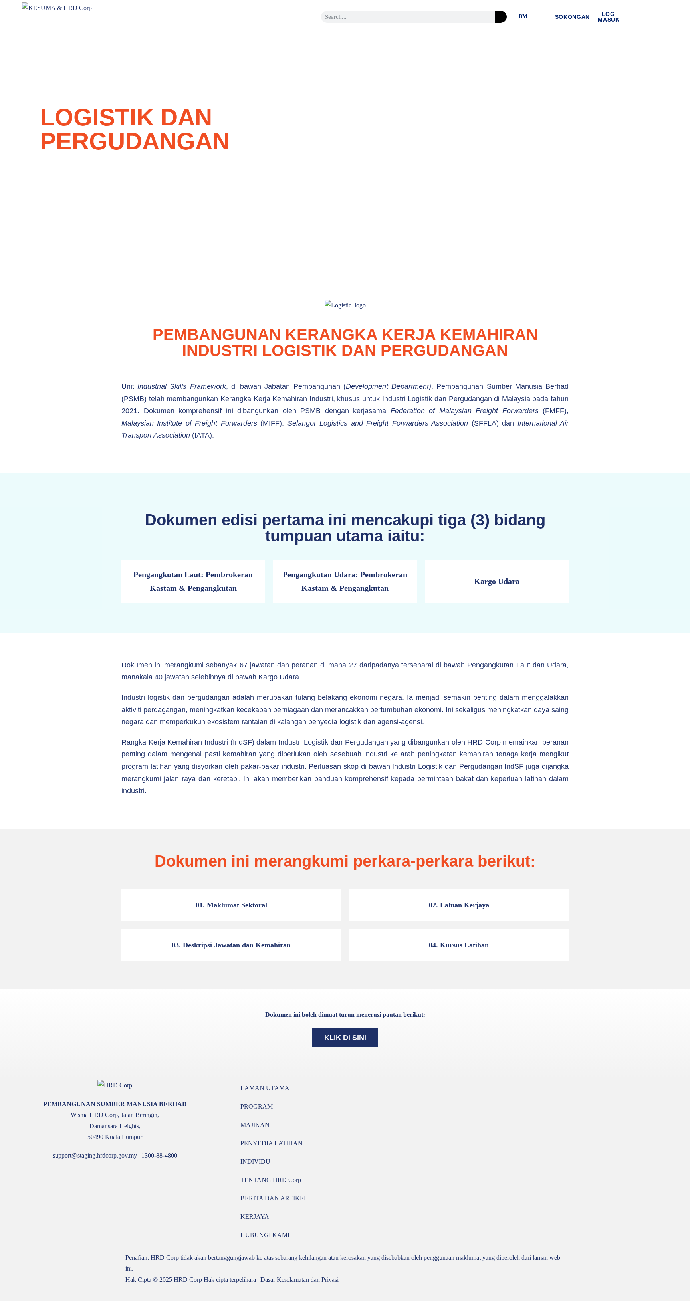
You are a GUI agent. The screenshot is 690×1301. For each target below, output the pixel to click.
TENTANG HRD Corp (270, 1179)
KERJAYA (254, 1216)
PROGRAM (256, 1106)
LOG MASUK (609, 17)
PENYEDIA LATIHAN (271, 1143)
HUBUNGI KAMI (264, 1235)
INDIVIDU (255, 1161)
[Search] (501, 17)
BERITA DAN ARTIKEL (274, 1198)
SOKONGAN (572, 17)
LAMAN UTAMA (264, 1088)
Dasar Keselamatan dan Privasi (299, 1279)
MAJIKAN (255, 1124)
